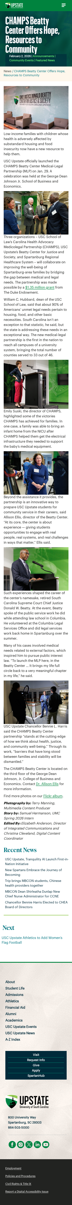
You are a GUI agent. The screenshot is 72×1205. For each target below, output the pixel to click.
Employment (13, 1168)
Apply (36, 1070)
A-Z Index (12, 1039)
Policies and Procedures (20, 1176)
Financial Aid (15, 1007)
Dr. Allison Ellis (47, 784)
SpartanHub (36, 1075)
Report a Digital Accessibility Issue (26, 1191)
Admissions (14, 995)
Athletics (12, 1001)
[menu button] (63, 5)
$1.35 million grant (39, 287)
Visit (36, 1054)
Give (36, 1065)
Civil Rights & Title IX (18, 1184)
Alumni (10, 1014)
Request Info (36, 1060)
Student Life (14, 988)
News (7, 71)
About (10, 982)
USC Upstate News (20, 1033)
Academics (14, 1020)
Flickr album (52, 796)
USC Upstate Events (21, 1027)
